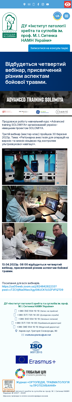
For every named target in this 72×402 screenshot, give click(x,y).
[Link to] (66, 15)
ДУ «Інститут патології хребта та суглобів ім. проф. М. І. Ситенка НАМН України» (9, 25)
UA (57, 16)
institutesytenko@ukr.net (38, 334)
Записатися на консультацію (49, 48)
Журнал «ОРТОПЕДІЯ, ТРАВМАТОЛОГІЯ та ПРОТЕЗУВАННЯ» (42, 384)
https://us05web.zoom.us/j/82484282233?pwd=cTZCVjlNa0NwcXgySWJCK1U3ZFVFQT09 (32, 288)
